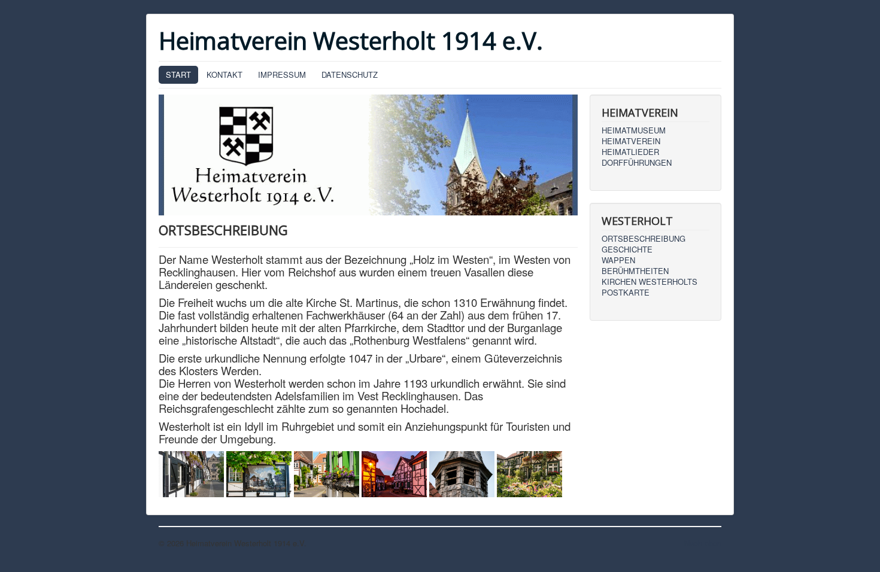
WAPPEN (618, 260)
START (178, 74)
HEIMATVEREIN (631, 141)
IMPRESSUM (282, 74)
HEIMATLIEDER (630, 152)
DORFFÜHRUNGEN (637, 162)
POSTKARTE (626, 292)
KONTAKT (224, 74)
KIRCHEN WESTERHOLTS (649, 281)
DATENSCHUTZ (349, 74)
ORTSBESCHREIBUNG (643, 238)
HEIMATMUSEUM (634, 130)
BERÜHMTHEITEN (635, 271)
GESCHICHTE (627, 249)
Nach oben (702, 543)
